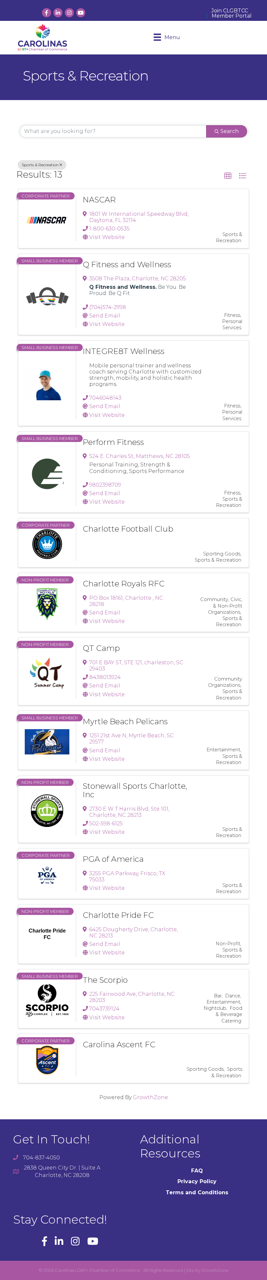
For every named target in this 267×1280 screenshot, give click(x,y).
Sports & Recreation (40, 164)
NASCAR (99, 199)
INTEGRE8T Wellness (123, 351)
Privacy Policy (197, 1181)
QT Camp (101, 648)
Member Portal (232, 16)
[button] (227, 176)
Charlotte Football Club (128, 529)
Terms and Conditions (197, 1192)
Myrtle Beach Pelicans (125, 721)
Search (229, 131)
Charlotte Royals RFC (123, 583)
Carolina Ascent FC (119, 1044)
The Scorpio (105, 980)
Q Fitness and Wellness (127, 264)
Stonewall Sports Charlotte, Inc (135, 790)
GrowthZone (150, 1097)
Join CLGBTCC (229, 10)
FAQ (197, 1171)
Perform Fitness (113, 442)
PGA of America (113, 859)
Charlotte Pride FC (118, 915)
